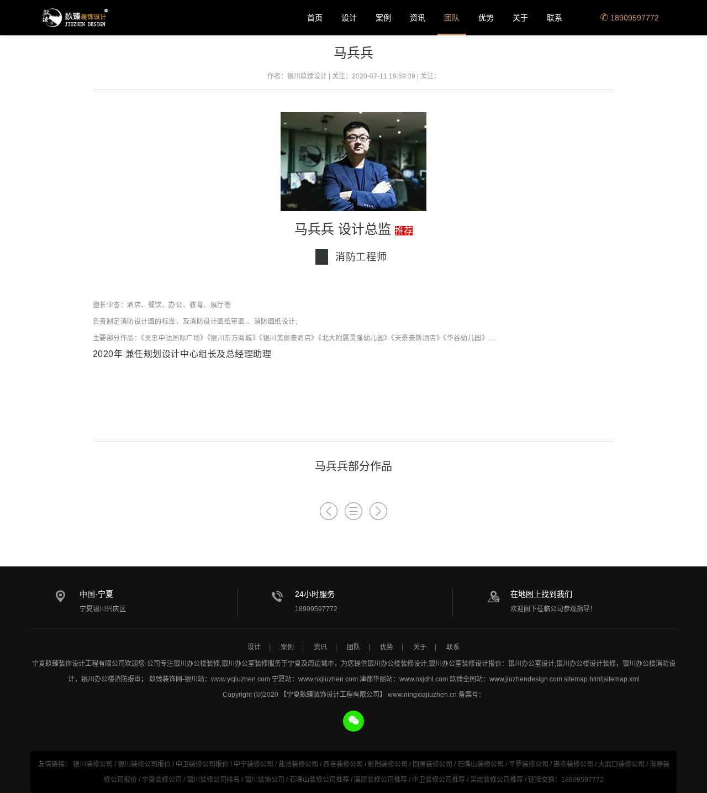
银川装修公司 (93, 764)
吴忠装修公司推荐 (496, 780)
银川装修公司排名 (213, 780)
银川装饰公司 (264, 780)
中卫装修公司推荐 (438, 780)
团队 (452, 17)
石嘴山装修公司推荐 (319, 780)
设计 (349, 17)
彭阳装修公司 (388, 764)
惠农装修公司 (573, 764)
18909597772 (633, 17)
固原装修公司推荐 (380, 780)
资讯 (417, 17)
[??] (353, 511)
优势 (486, 17)
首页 (315, 17)
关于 (520, 17)
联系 (554, 17)
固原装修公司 (432, 764)
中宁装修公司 (253, 764)
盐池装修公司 (298, 764)
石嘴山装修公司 (480, 764)
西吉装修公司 (343, 764)
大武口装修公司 (621, 764)
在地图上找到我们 (541, 594)
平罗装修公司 (528, 764)
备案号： (471, 695)
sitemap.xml (622, 679)
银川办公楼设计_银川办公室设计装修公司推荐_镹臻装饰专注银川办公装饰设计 (74, 17)
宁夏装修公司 (162, 780)
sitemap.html (583, 679)
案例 (383, 17)
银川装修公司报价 (144, 764)
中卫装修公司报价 (202, 764)
